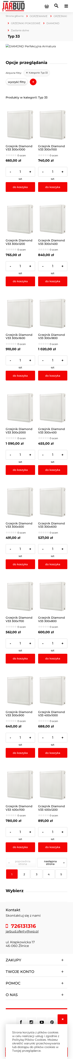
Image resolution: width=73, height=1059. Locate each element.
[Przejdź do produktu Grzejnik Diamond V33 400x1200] (53, 785)
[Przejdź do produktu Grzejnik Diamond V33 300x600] (53, 502)
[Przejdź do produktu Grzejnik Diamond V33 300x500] (20, 502)
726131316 (23, 926)
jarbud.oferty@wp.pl (22, 931)
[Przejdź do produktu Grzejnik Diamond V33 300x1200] (20, 219)
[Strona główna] (13, 6)
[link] (37, 72)
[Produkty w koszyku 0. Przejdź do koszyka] (47, 6)
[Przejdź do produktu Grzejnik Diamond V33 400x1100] (20, 785)
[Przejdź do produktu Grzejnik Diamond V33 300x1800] (53, 313)
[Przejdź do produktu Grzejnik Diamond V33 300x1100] (53, 125)
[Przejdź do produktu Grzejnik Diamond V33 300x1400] (53, 219)
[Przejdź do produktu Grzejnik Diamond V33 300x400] (53, 408)
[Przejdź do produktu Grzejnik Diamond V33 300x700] (20, 596)
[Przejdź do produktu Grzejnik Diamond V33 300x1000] (20, 125)
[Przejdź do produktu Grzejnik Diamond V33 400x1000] (53, 691)
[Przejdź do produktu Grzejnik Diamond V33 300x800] (53, 596)
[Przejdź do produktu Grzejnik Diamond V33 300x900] (20, 691)
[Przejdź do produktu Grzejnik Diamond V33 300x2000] (20, 408)
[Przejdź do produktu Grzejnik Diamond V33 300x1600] (20, 313)
